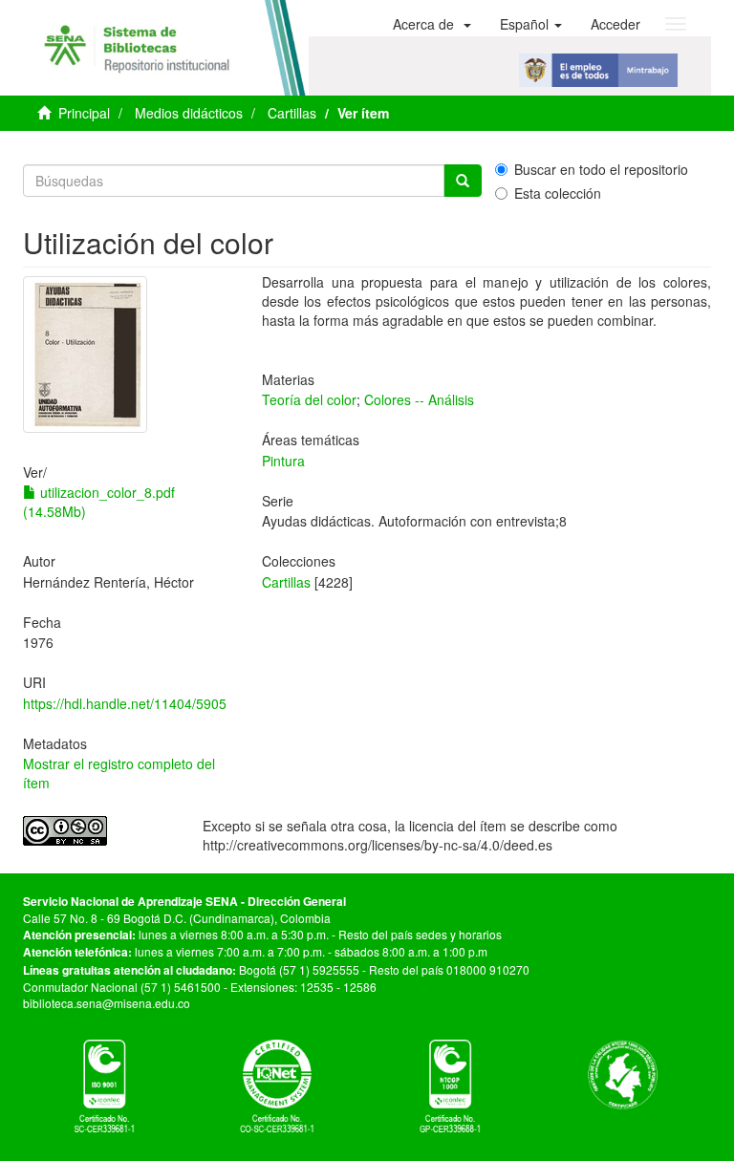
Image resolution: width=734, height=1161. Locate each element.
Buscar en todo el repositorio (601, 169)
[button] (432, 24)
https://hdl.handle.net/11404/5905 (125, 703)
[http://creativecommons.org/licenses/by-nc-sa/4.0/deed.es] (98, 831)
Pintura (283, 460)
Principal (84, 112)
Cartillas (292, 112)
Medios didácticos (189, 112)
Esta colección (557, 193)
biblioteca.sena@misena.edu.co (106, 1003)
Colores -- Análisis (419, 399)
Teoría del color (309, 399)
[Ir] (462, 180)
